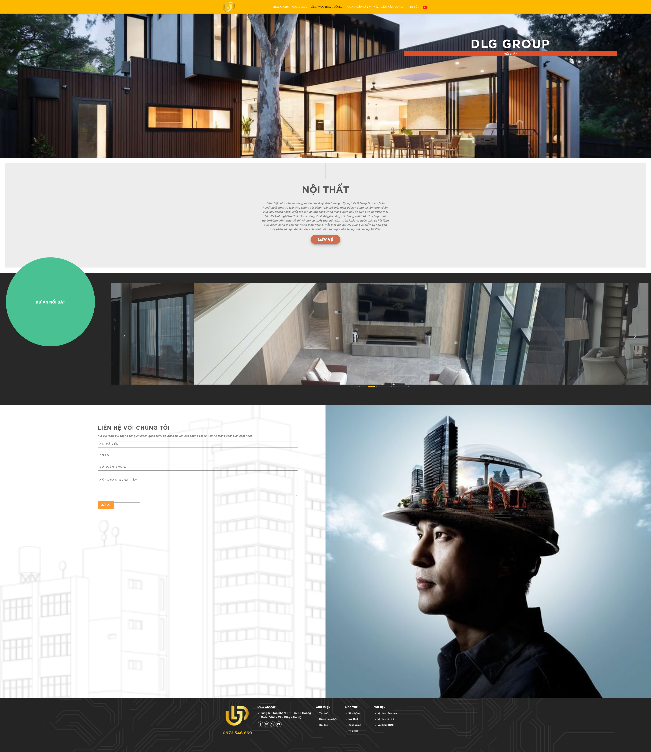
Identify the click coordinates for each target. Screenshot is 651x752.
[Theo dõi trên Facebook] (260, 724)
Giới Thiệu (300, 6)
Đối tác (323, 725)
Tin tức (413, 6)
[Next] (635, 336)
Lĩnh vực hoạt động (326, 6)
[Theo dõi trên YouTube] (279, 724)
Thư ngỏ (323, 713)
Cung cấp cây (358, 6)
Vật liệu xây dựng (388, 6)
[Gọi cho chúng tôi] (272, 724)
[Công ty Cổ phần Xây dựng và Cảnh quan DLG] (230, 7)
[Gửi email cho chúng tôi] (266, 724)
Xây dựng (354, 713)
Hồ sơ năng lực (328, 719)
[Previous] (125, 336)
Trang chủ (280, 6)
